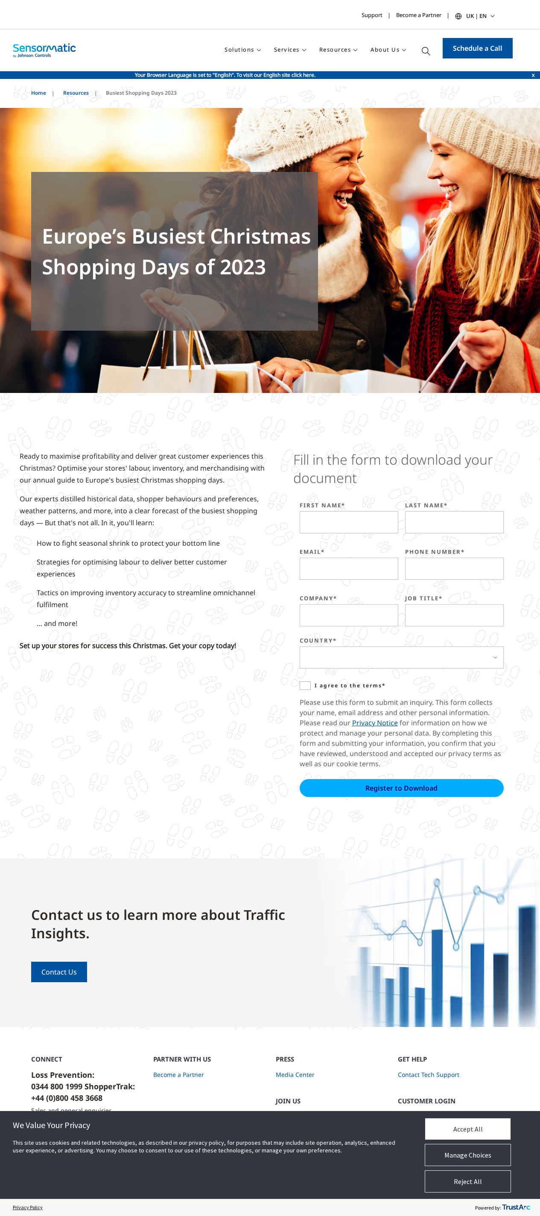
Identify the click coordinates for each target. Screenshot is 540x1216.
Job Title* (424, 598)
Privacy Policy (28, 1207)
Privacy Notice (375, 722)
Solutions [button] (239, 49)
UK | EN (476, 16)
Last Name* (426, 505)
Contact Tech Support (428, 1075)
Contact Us (59, 972)
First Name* (322, 505)
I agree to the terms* (350, 685)
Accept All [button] (468, 1129)
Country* (318, 640)
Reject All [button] (468, 1181)
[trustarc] (516, 1207)
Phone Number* (435, 552)
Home (38, 92)
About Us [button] (385, 49)
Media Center (295, 1075)
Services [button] (287, 49)
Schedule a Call (477, 48)
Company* (318, 598)
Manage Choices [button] (467, 1155)
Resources (76, 92)
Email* (312, 552)
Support (372, 15)
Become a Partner (418, 15)
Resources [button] (335, 49)
